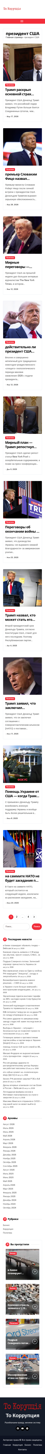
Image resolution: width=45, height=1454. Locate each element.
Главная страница (14, 37)
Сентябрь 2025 (10, 1166)
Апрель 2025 (9, 1185)
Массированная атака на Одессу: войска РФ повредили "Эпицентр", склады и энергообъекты (22, 974)
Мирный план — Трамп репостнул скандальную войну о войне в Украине (21, 449)
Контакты (22, 1450)
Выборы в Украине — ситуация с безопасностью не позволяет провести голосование (21, 1031)
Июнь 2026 (8, 1132)
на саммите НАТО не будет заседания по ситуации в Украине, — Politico (22, 882)
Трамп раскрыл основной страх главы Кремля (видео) (18, 96)
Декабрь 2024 (9, 1200)
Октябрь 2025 (9, 1162)
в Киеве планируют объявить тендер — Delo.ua (18, 1274)
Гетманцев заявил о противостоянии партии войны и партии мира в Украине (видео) (21, 1040)
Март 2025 (8, 1189)
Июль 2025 (8, 1174)
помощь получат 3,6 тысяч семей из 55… (22, 1047)
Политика (10, 85)
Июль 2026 (8, 1128)
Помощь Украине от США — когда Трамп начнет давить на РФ (22, 798)
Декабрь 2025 (9, 1155)
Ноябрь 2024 (9, 1204)
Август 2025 (8, 1170)
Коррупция (8, 1229)
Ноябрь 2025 (9, 1159)
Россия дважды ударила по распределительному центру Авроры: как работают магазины (21, 1066)
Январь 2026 (9, 1151)
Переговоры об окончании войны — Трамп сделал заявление (22, 533)
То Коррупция (22, 1415)
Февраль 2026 (9, 1147)
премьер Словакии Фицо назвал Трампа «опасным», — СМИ (21, 181)
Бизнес (6, 1225)
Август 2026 (8, 1124)
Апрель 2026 (9, 1140)
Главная (7, 1445)
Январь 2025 (9, 1196)
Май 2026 (7, 1136)
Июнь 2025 (8, 1178)
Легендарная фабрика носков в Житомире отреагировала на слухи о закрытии (20, 1095)
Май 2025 (7, 1181)
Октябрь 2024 (9, 1208)
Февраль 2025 (9, 1193)
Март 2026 (8, 1143)
